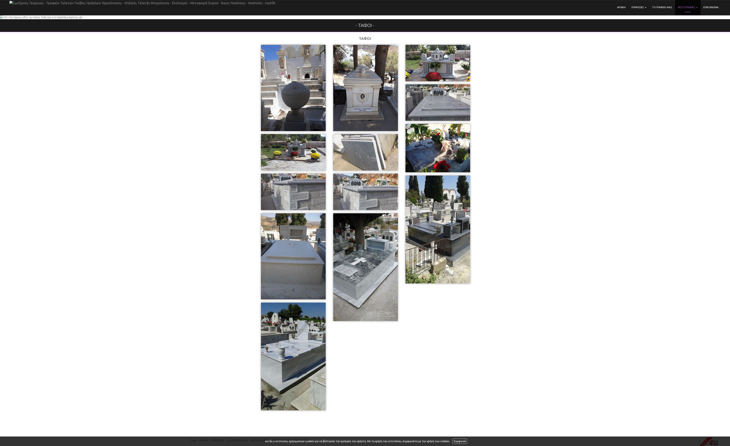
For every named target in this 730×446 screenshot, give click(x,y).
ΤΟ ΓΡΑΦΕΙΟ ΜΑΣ (662, 7)
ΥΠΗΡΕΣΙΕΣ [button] (637, 7)
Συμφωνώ (460, 441)
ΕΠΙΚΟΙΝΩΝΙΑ (711, 7)
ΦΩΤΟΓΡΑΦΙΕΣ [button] (687, 7)
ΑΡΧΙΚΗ (621, 7)
